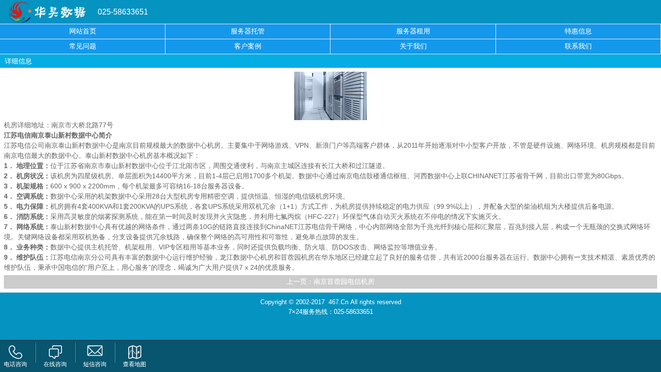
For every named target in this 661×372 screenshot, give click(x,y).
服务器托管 (248, 31)
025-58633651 (123, 12)
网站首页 (82, 31)
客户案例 (247, 46)
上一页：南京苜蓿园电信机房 (330, 281)
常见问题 (82, 46)
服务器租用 (413, 31)
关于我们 (413, 46)
